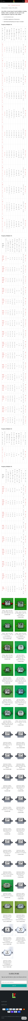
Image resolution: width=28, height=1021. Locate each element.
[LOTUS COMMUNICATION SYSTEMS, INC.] (14, 1)
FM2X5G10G (2, 65)
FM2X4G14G (2, 49)
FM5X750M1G (3, 527)
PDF (4, 49)
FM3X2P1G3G (3, 312)
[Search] (23, 1)
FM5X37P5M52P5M (3, 490)
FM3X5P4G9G (3, 366)
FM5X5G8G (3, 589)
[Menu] (0, 1)
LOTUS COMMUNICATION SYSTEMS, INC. (12, 1016)
